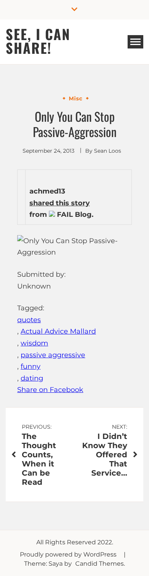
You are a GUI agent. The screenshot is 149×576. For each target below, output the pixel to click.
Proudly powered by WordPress (69, 554)
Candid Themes (99, 563)
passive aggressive (53, 355)
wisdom (34, 343)
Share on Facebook (50, 390)
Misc (76, 98)
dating (32, 378)
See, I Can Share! (38, 41)
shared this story (59, 203)
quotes (29, 320)
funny (30, 366)
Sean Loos (107, 150)
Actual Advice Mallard (58, 331)
